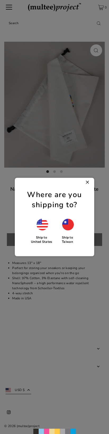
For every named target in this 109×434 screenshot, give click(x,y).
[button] (41, 231)
